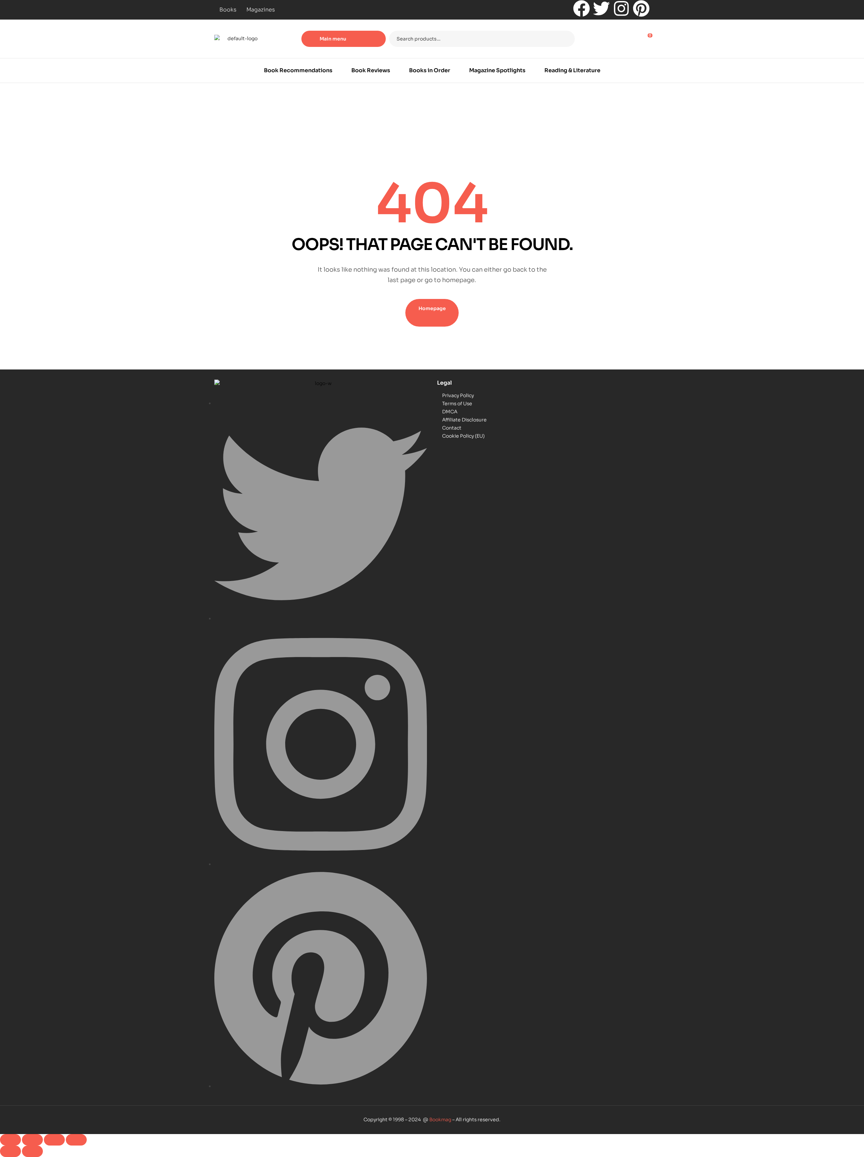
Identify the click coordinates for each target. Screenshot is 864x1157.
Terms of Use (457, 404)
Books (227, 9)
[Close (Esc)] (76, 1140)
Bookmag (440, 1120)
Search (565, 39)
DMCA (449, 412)
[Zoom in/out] (10, 1140)
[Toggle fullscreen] (32, 1140)
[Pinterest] (641, 8)
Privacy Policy (458, 395)
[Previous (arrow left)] (10, 1151)
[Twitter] (601, 8)
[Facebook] (581, 8)
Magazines (260, 9)
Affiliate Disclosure (464, 420)
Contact (451, 428)
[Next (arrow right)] (32, 1151)
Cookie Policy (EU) (463, 436)
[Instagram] (621, 8)
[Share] (54, 1140)
